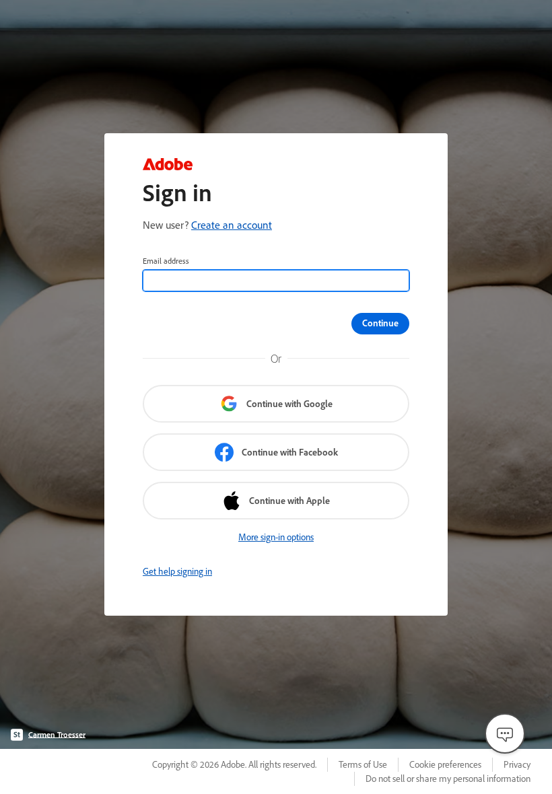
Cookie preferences (445, 764)
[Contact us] (505, 733)
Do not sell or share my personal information (448, 778)
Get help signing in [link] (177, 571)
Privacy (517, 764)
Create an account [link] (231, 224)
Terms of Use (363, 764)
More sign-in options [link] (276, 537)
